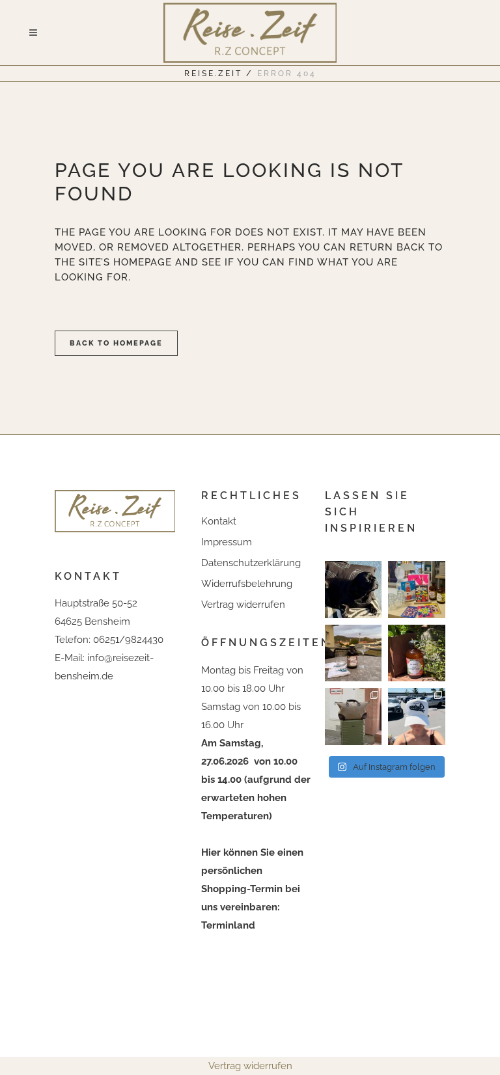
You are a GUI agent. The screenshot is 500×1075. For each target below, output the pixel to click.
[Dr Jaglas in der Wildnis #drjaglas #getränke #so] (416, 653)
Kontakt (218, 521)
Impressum (226, 542)
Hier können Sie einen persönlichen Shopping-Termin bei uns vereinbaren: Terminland (252, 889)
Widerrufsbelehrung (246, 584)
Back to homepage (116, 343)
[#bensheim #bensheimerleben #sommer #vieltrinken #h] (416, 589)
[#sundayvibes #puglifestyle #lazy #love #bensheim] (353, 589)
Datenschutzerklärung (251, 563)
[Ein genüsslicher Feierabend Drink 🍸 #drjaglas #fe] (353, 653)
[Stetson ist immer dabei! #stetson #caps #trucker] (416, 716)
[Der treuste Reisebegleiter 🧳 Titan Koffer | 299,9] (353, 716)
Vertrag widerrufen (243, 604)
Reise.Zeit (213, 73)
